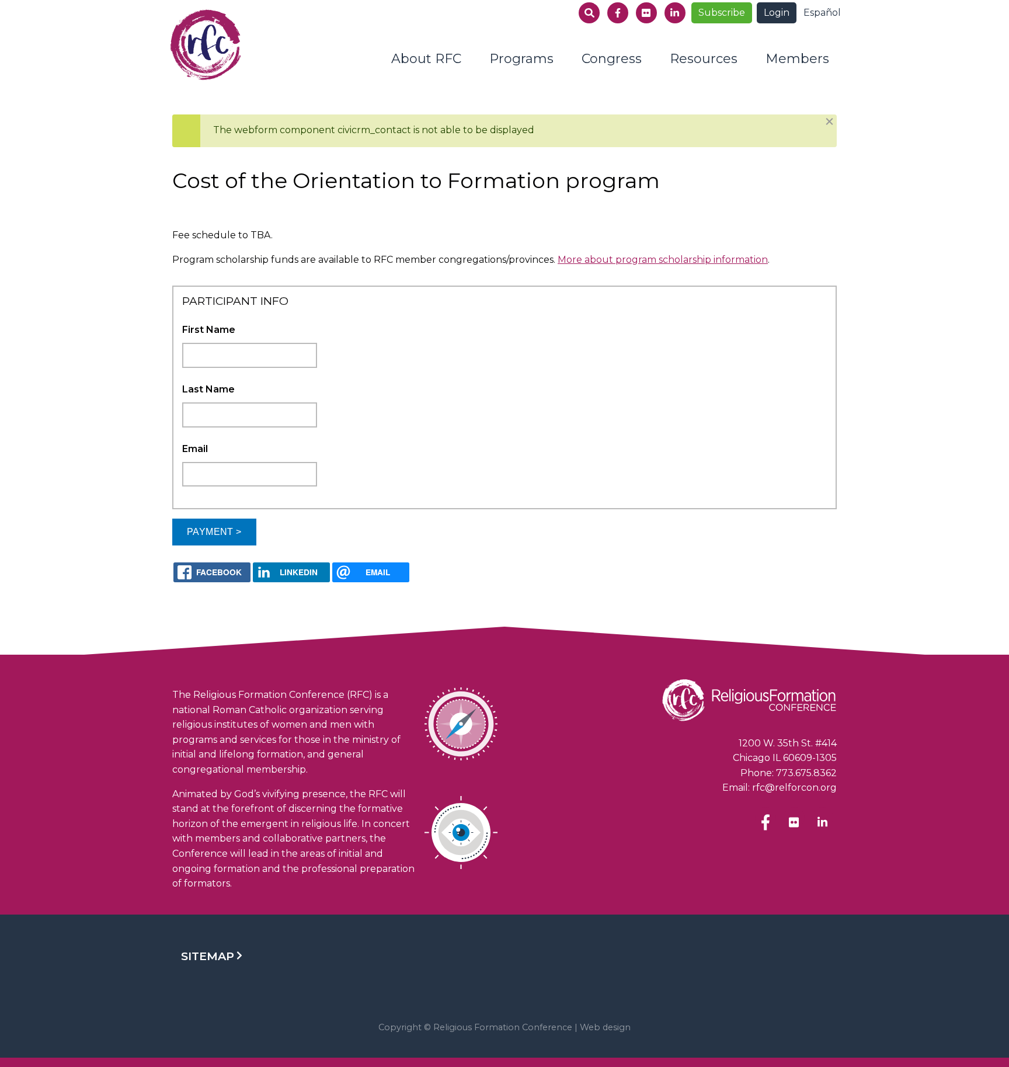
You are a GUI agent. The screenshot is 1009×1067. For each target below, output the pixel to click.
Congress (612, 59)
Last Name (208, 389)
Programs (521, 59)
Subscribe (721, 12)
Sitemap (207, 956)
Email (195, 448)
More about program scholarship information (663, 259)
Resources (703, 59)
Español (822, 12)
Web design (605, 1027)
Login (776, 12)
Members (797, 59)
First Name (208, 329)
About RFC (426, 59)
